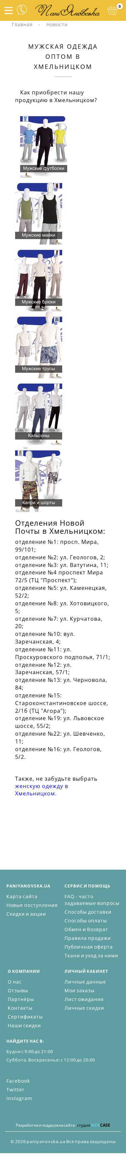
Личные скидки (84, 1008)
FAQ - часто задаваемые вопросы (92, 899)
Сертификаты (25, 1016)
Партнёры (21, 999)
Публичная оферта (89, 947)
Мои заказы (80, 990)
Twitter (15, 1089)
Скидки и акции (26, 914)
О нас (15, 982)
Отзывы (18, 990)
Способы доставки (88, 912)
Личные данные (85, 982)
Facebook (18, 1081)
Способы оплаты (86, 920)
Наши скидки (24, 1025)
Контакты (20, 1008)
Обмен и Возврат (86, 929)
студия (93, 1125)
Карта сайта (22, 896)
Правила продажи (88, 938)
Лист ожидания (84, 999)
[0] (113, 10)
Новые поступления (32, 905)
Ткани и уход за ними (91, 955)
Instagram (19, 1098)
